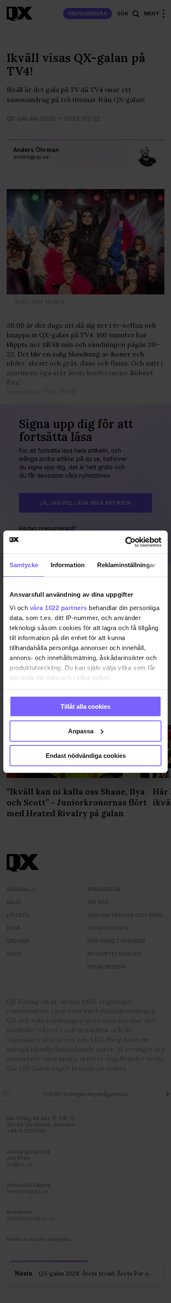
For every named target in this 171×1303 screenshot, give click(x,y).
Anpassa (80, 731)
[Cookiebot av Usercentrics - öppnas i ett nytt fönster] (125, 541)
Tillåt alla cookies (85, 706)
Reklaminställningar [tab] (126, 564)
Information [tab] (68, 564)
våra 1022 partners (58, 607)
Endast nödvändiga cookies (86, 755)
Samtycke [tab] (24, 564)
